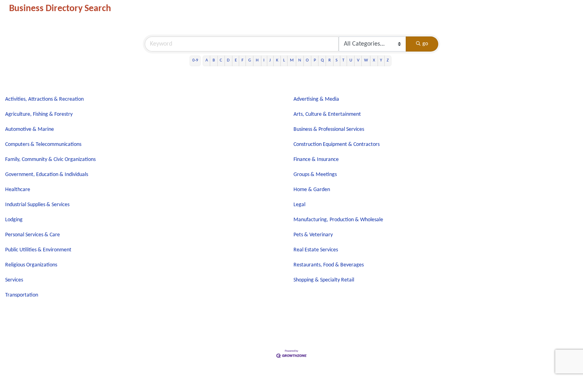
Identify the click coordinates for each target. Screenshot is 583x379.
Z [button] (388, 60)
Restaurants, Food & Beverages (328, 265)
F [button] (243, 60)
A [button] (206, 60)
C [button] (221, 60)
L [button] (284, 60)
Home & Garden (311, 190)
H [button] (257, 60)
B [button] (214, 60)
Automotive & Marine (29, 129)
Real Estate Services (315, 250)
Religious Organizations (31, 265)
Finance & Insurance (316, 160)
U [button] (350, 60)
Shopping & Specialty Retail (323, 280)
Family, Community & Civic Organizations (50, 160)
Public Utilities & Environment (38, 250)
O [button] (307, 60)
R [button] (329, 60)
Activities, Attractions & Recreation (44, 99)
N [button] (299, 60)
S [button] (337, 60)
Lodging (14, 220)
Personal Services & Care (32, 235)
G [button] (249, 60)
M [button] (291, 60)
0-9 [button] (195, 60)
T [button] (343, 60)
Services (14, 280)
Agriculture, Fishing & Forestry (39, 114)
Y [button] (381, 60)
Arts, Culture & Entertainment (327, 114)
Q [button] (322, 60)
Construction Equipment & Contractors (336, 144)
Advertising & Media (316, 99)
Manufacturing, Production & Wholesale (338, 220)
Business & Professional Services (328, 129)
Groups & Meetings (315, 175)
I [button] (264, 60)
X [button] (374, 60)
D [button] (228, 60)
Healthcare (17, 190)
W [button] (366, 60)
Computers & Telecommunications (43, 144)
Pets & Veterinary (313, 235)
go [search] (425, 44)
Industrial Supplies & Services (37, 205)
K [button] (277, 60)
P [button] (315, 60)
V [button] (358, 60)
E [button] (236, 60)
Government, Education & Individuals (46, 175)
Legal (299, 205)
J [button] (270, 60)
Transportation (21, 295)
